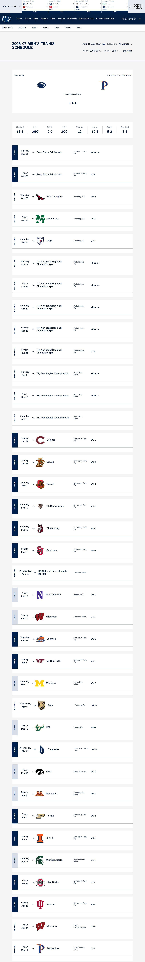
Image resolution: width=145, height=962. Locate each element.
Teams (19, 19)
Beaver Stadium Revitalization (108, 19)
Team (34, 28)
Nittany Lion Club (86, 19)
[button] (130, 6)
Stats (45, 28)
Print (129, 51)
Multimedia (72, 19)
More (79, 28)
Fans (53, 19)
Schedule (22, 28)
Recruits (61, 19)
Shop (36, 19)
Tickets (28, 19)
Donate (68, 28)
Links (35, 11)
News (57, 28)
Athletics (44, 19)
